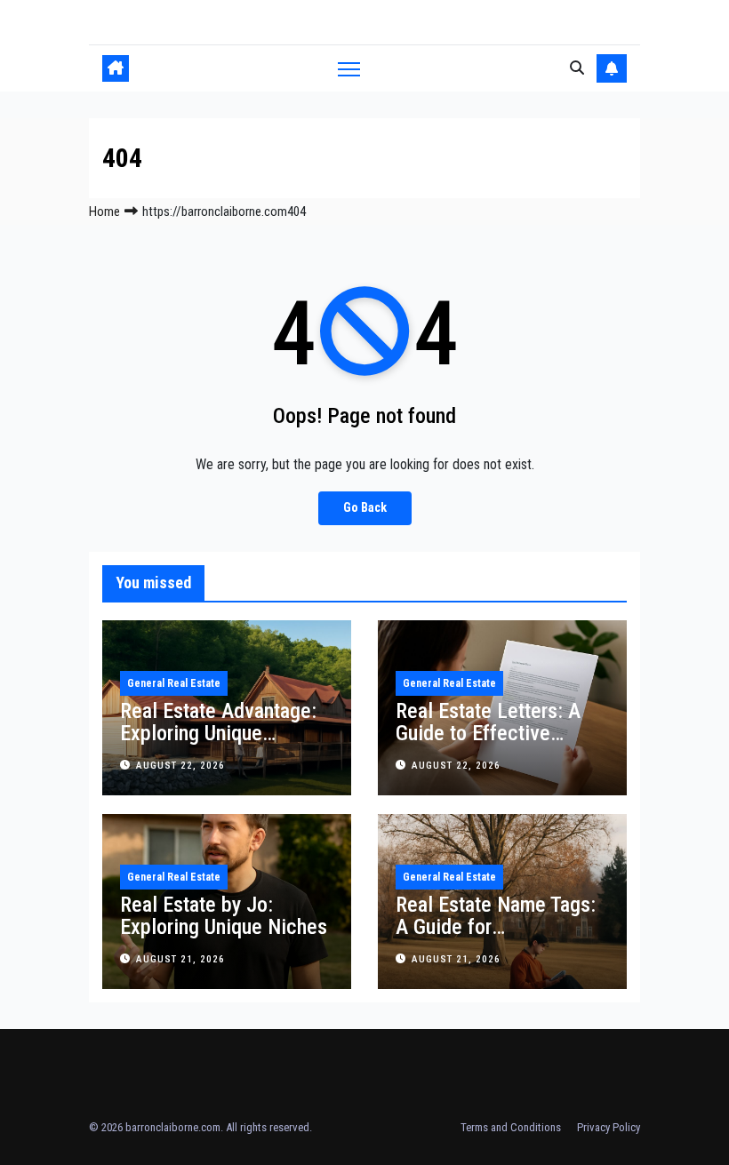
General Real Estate (173, 683)
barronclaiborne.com (172, 1127)
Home (104, 211)
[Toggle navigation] (349, 69)
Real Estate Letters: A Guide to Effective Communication (488, 733)
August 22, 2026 (180, 765)
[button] (577, 68)
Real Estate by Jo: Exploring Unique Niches (223, 915)
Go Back (365, 507)
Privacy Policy (608, 1127)
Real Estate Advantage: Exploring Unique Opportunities (218, 733)
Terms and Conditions (511, 1127)
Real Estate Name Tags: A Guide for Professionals (496, 927)
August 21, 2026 (180, 959)
